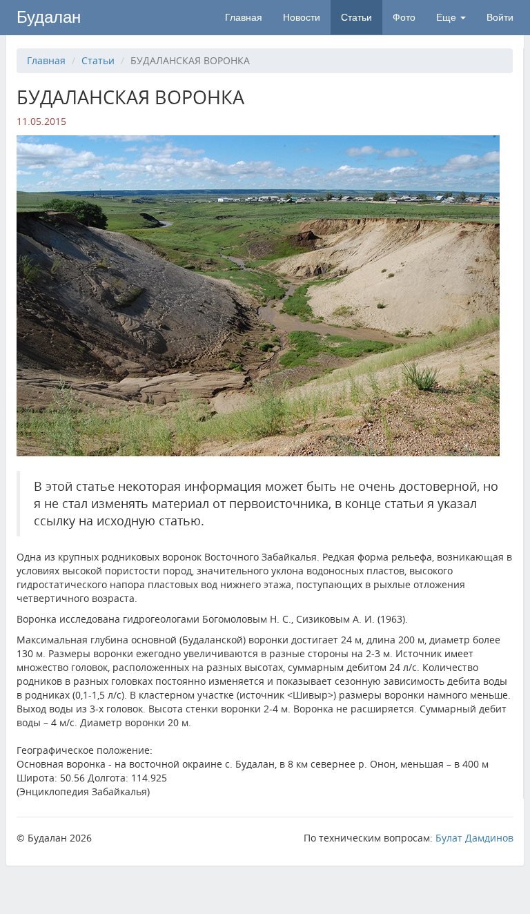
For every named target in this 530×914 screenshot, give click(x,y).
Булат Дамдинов (474, 837)
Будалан (49, 17)
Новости (301, 17)
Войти (500, 17)
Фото (404, 17)
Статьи (356, 17)
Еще (447, 17)
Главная (243, 17)
